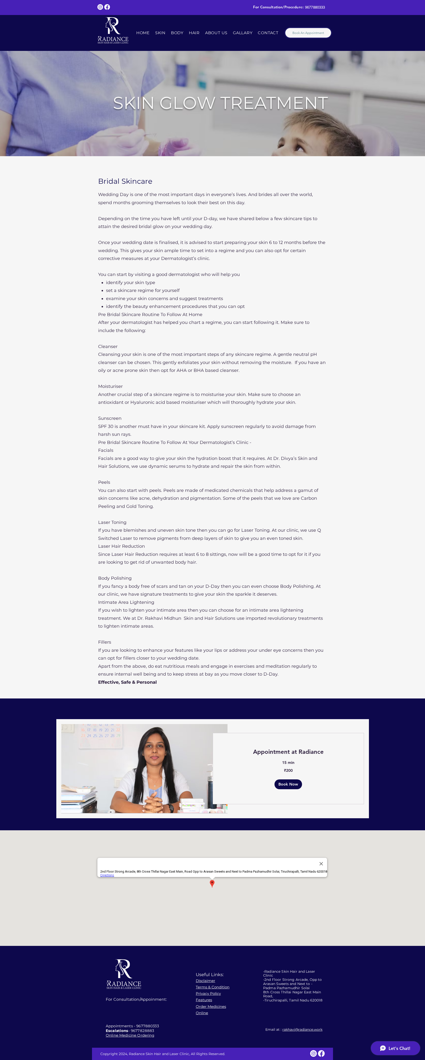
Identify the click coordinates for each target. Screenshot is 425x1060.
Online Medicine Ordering (130, 1035)
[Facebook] (107, 7)
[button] (288, 784)
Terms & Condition (212, 987)
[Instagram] (100, 7)
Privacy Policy (208, 993)
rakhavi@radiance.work (302, 1029)
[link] (288, 752)
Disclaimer (205, 980)
